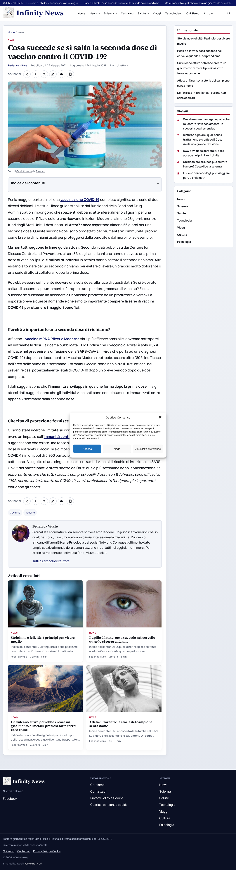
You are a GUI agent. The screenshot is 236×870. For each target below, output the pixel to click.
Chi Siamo (192, 13)
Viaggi (157, 13)
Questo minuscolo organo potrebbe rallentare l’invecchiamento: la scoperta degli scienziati (206, 123)
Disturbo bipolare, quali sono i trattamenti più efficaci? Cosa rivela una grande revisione (203, 139)
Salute (142, 13)
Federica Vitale (17, 65)
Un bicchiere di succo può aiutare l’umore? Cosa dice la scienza (205, 164)
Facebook (10, 798)
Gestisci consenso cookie (109, 804)
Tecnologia (172, 13)
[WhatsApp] (53, 74)
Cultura (126, 13)
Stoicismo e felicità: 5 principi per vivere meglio (51, 3)
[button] (160, 417)
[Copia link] (70, 74)
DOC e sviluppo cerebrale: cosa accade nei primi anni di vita (203, 153)
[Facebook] (35, 74)
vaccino (30, 512)
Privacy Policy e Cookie (106, 798)
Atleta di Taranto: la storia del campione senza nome (120, 724)
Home (81, 13)
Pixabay (40, 171)
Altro (207, 13)
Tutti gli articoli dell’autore (51, 561)
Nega (117, 448)
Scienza (109, 13)
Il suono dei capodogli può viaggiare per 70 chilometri (206, 175)
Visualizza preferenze (148, 448)
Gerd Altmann (24, 171)
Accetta (87, 448)
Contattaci (98, 791)
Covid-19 (15, 512)
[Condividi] (27, 74)
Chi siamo (97, 785)
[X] (44, 74)
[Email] (61, 74)
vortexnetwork (33, 863)
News (93, 13)
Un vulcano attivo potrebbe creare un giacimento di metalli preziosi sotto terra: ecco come (43, 726)
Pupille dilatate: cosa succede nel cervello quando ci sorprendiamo (121, 3)
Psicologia (184, 242)
